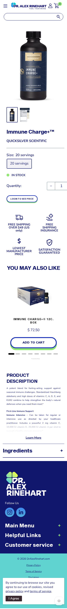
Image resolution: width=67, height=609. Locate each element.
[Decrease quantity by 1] (51, 186)
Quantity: (14, 185)
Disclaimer (33, 577)
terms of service (40, 591)
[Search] (58, 16)
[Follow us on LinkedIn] (20, 512)
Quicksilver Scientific (27, 141)
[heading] (33, 527)
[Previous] (10, 315)
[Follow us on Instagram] (9, 512)
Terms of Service (33, 571)
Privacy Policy (33, 565)
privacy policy (14, 591)
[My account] (50, 6)
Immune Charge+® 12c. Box (33, 321)
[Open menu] (5, 5)
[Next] (56, 315)
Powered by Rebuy (33, 358)
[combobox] (29, 16)
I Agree (14, 598)
